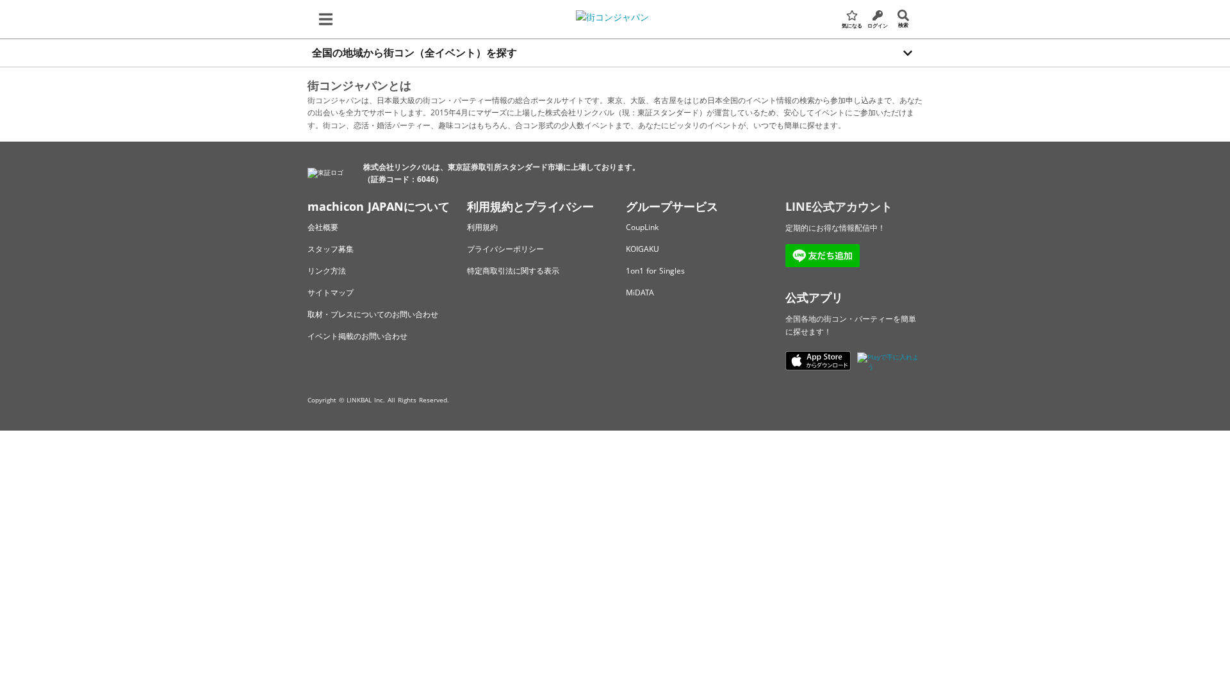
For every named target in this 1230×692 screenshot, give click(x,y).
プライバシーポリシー (505, 248)
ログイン (877, 25)
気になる (852, 25)
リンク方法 (327, 270)
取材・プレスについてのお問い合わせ (373, 314)
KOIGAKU (642, 248)
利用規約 (482, 227)
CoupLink (642, 227)
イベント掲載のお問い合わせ (357, 336)
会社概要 (323, 227)
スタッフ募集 (331, 248)
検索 (903, 24)
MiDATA (640, 292)
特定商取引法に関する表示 (513, 270)
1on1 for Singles (655, 270)
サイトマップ (331, 292)
